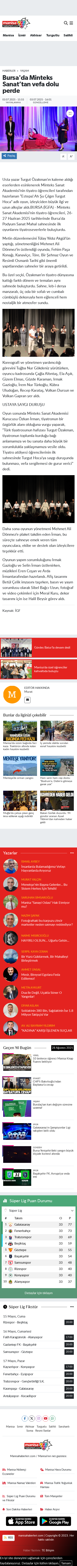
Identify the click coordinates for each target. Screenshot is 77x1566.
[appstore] (22, 1521)
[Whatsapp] (52, 1418)
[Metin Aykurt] (10, 992)
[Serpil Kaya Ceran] (10, 956)
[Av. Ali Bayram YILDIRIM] (10, 1028)
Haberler (9, 71)
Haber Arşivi (52, 1509)
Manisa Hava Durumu (58, 1469)
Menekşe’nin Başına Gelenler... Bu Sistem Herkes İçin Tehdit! (44, 886)
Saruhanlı (64, 1426)
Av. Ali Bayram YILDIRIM (38, 1025)
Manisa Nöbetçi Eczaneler (14, 1471)
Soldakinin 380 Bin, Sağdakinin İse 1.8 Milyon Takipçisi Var (47, 1012)
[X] (32, 1418)
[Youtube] (45, 1418)
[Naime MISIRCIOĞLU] (10, 938)
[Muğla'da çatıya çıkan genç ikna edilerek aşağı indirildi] (20, 800)
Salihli (68, 35)
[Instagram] (39, 1418)
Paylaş (11, 155)
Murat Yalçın (31, 879)
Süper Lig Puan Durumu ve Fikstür (19, 1498)
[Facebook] (25, 1418)
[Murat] (12, 694)
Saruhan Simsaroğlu (37, 897)
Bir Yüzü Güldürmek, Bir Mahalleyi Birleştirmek (44, 958)
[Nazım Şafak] (10, 920)
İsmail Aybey (30, 861)
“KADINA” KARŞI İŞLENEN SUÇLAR (46, 1030)
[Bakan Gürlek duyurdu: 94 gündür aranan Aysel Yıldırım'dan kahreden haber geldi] (57, 800)
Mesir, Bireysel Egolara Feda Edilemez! (40, 976)
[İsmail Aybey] (10, 866)
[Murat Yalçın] (10, 884)
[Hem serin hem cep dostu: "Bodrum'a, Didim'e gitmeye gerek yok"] (57, 765)
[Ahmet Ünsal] (10, 974)
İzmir (22, 35)
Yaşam (24, 71)
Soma (29, 1430)
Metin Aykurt (31, 987)
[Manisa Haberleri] (16, 23)
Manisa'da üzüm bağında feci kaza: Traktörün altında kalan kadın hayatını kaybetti (19, 746)
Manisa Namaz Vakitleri (21, 1483)
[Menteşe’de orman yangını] (20, 765)
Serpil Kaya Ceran (34, 951)
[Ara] (66, 23)
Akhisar (36, 35)
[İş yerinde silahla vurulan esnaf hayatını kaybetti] (57, 730)
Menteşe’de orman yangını (18, 778)
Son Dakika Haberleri (19, 1509)
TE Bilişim (48, 1550)
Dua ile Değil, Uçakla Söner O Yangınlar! (41, 994)
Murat (28, 691)
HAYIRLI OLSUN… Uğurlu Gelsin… (45, 940)
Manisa (8, 35)
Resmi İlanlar (43, 1430)
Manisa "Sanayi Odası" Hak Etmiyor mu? (45, 904)
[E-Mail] (27, 700)
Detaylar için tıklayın (39, 1293)
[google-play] (55, 1521)
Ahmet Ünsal (31, 969)
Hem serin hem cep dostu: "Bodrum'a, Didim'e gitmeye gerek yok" (56, 781)
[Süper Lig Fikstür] (72, 1307)
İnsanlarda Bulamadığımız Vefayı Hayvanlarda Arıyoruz (43, 868)
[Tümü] (72, 853)
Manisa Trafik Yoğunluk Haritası (56, 1485)
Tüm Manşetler (53, 1496)
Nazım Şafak (30, 915)
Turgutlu (52, 35)
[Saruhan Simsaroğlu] (10, 902)
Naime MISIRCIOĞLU (35, 935)
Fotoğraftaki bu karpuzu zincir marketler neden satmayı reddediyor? (47, 922)
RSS (10, 1537)
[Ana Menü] (71, 23)
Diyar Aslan (29, 1005)
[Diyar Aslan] (10, 1010)
